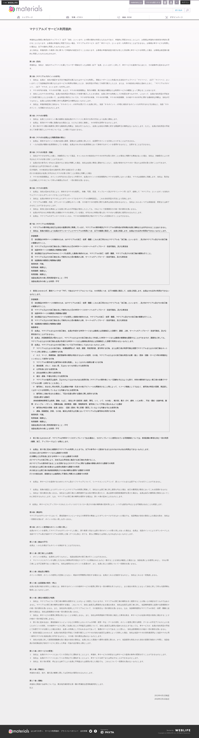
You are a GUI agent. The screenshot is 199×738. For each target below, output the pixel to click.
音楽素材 (124, 17)
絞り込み (178, 10)
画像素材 (75, 17)
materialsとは (136, 2)
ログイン (185, 2)
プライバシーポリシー (69, 731)
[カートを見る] (165, 2)
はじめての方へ (37, 731)
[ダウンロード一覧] (171, 2)
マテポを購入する (153, 2)
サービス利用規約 (52, 731)
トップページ (25, 17)
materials (12, 7)
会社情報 (83, 731)
